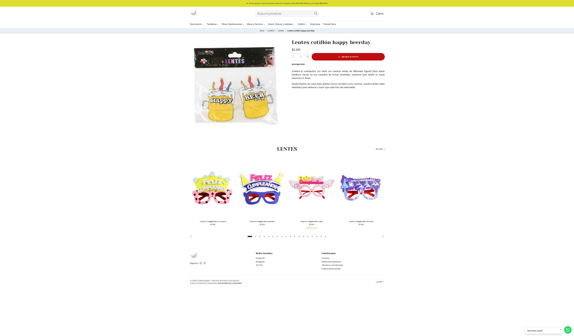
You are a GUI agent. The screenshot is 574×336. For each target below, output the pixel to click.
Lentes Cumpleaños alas (311, 221)
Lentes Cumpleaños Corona (213, 221)
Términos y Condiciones (332, 265)
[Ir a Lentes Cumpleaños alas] (311, 187)
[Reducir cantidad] (294, 56)
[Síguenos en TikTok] (204, 263)
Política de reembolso (331, 262)
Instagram (260, 262)
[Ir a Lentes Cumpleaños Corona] (212, 187)
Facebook (260, 258)
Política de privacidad (331, 269)
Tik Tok (259, 265)
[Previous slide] (192, 236)
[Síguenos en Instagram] (200, 263)
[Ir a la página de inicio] (193, 13)
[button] (197, 24)
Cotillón (271, 31)
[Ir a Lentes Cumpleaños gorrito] (262, 187)
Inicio (262, 31)
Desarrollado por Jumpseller (230, 283)
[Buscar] (315, 14)
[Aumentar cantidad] (308, 56)
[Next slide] (382, 236)
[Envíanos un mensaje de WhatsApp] (568, 330)
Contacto (326, 258)
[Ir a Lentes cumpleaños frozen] (361, 187)
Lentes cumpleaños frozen (361, 221)
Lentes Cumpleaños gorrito (262, 221)
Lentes (281, 31)
